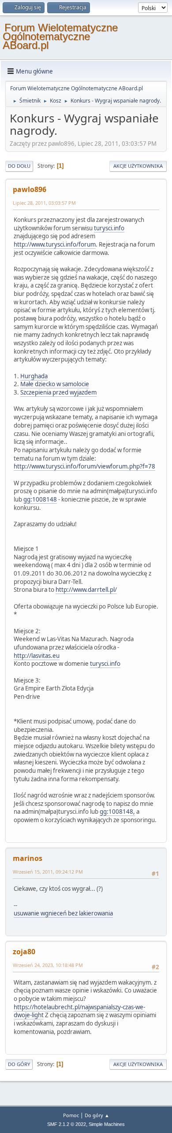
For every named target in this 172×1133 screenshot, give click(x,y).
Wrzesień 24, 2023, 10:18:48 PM (48, 965)
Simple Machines (107, 1124)
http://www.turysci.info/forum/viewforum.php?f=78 (84, 466)
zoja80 (24, 951)
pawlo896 (29, 189)
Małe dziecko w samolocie (54, 384)
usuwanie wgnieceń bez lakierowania (63, 913)
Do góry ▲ (97, 1115)
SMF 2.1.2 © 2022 (66, 1124)
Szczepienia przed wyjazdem (58, 392)
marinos (27, 858)
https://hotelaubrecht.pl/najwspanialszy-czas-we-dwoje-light (79, 1011)
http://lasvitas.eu (37, 656)
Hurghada (34, 376)
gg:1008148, (117, 812)
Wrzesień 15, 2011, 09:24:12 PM (48, 871)
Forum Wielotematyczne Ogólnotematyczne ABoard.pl (60, 36)
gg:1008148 (40, 499)
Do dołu (19, 165)
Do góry (19, 1064)
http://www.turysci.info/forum (55, 244)
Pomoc (71, 1115)
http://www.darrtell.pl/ (86, 590)
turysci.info (109, 228)
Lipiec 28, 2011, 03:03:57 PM (44, 202)
